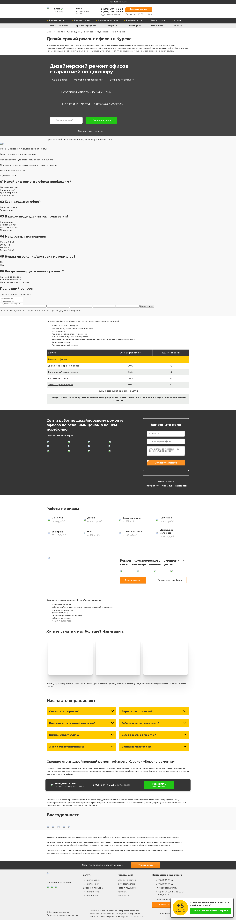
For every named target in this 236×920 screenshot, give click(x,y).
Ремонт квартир (57, 20)
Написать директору (171, 913)
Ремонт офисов (134, 20)
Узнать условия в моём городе (210, 911)
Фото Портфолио (87, 25)
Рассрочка (112, 25)
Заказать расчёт (133, 580)
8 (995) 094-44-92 (112, 8)
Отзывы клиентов (59, 25)
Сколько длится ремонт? (64, 711)
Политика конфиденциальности (62, 915)
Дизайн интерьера (108, 20)
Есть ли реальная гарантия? (139, 735)
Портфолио (152, 485)
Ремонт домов (157, 20)
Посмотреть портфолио (170, 580)
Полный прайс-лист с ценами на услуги (118, 391)
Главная (50, 32)
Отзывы (167, 485)
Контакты (178, 25)
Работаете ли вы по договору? (140, 723)
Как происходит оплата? (64, 735)
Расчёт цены (134, 25)
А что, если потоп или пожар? (67, 746)
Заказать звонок (138, 9)
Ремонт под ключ (127, 888)
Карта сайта (123, 896)
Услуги (177, 20)
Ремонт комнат (82, 20)
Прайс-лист (157, 25)
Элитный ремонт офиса (60, 384)
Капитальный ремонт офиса (63, 372)
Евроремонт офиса (58, 378)
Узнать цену (145, 865)
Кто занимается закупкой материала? (72, 723)
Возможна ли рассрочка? (137, 746)
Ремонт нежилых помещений (68, 32)
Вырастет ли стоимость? (137, 711)
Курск (58, 10)
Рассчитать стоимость (159, 785)
